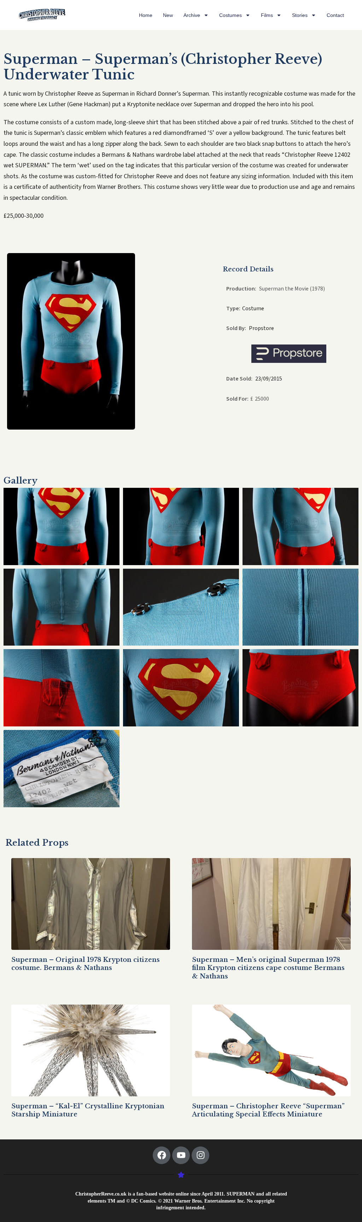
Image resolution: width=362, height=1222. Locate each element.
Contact (335, 15)
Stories (300, 15)
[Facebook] (161, 1155)
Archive (191, 15)
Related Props (37, 843)
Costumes (230, 15)
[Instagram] (200, 1155)
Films (267, 15)
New (168, 15)
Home (145, 15)
